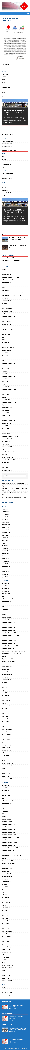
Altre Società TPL (6, 334)
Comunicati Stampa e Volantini (10, 277)
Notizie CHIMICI (6, 272)
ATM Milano (5, 371)
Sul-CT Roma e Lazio (7, 329)
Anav (3, 337)
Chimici (4, 269)
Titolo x (4, 234)
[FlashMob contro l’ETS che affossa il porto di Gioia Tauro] (15, 103)
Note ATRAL (5, 392)
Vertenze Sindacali (7, 146)
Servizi (3, 79)
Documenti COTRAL (7, 407)
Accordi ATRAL (6, 387)
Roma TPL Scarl (6, 433)
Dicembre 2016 (6, 556)
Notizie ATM (5, 381)
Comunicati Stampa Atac (8, 345)
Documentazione (6, 85)
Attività (4, 77)
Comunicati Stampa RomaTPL (10, 436)
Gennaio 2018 (5, 522)
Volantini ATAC (6, 358)
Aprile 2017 (5, 545)
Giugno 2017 (5, 540)
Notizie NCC (5, 467)
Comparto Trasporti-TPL (8, 258)
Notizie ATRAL (5, 394)
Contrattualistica (6, 290)
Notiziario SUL (5, 306)
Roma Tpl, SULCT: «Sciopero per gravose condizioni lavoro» (17, 246)
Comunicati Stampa (7, 285)
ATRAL (3, 384)
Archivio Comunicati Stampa (9, 280)
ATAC (3, 340)
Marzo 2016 (5, 564)
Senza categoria (6, 324)
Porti (3, 418)
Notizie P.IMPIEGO (6, 321)
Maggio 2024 (5, 511)
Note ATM (4, 379)
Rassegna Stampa (7, 311)
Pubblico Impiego (6, 314)
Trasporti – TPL (6, 1001)
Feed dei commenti (7, 992)
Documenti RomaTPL (7, 439)
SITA (3, 449)
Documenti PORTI (6, 423)
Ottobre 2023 (5, 514)
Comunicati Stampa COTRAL (9, 402)
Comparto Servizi (6, 274)
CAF (3, 156)
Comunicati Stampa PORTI (9, 420)
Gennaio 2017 (5, 553)
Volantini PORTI (6, 431)
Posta (3, 90)
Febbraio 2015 (5, 569)
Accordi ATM (5, 373)
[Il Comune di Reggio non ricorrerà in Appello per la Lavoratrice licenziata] (5, 1031)
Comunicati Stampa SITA (8, 452)
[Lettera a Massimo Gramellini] (15, 61)
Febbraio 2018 (5, 519)
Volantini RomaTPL (7, 446)
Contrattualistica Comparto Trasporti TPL (13, 293)
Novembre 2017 (6, 527)
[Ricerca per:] (15, 475)
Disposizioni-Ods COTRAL (8, 405)
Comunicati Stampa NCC (8, 460)
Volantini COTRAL (6, 415)
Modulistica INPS (6, 164)
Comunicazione (6, 87)
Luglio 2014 (5, 574)
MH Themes (24, 1048)
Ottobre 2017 (5, 530)
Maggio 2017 (5, 543)
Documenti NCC (6, 462)
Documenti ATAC (6, 350)
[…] (14, 122)
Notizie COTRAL (6, 413)
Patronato (4, 159)
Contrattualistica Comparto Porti (11, 260)
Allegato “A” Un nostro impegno (9, 486)
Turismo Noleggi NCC (7, 457)
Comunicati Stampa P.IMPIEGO (10, 316)
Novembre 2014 (6, 571)
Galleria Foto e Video (9, 150)
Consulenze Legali (7, 143)
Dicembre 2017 (6, 524)
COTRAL (4, 397)
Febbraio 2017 (5, 550)
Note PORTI (5, 426)
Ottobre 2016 (5, 561)
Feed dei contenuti (7, 990)
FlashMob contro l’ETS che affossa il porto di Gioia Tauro (18, 238)
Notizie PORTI (5, 428)
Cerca (3, 92)
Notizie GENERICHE (7, 308)
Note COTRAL (5, 410)
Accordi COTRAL (6, 400)
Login (3, 167)
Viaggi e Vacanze (7, 134)
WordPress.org (6, 995)
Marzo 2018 (5, 517)
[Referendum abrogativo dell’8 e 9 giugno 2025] (5, 1008)
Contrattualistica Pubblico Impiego (11, 263)
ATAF (3, 360)
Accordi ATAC (5, 342)
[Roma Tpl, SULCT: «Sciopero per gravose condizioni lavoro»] (5, 248)
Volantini (4, 287)
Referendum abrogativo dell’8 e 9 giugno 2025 (13, 483)
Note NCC (4, 465)
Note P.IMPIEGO (6, 319)
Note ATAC (5, 353)
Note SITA (4, 454)
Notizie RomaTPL (6, 444)
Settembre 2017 (6, 532)
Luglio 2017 (5, 537)
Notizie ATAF (5, 368)
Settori (3, 82)
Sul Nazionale (5, 327)
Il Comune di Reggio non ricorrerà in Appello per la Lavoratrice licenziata (18, 1028)
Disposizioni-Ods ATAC (8, 347)
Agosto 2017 (5, 535)
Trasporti (4, 332)
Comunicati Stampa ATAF (9, 363)
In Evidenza (5, 298)
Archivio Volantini (6, 282)
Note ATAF (4, 366)
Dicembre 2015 (6, 566)
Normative (4, 303)
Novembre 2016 (6, 558)
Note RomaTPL (6, 441)
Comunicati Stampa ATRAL (9, 389)
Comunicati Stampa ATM (8, 376)
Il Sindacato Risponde (7, 141)
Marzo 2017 (5, 548)
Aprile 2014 (5, 577)
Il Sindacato (5, 74)
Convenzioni (5, 161)
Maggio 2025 (5, 509)
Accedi (3, 987)
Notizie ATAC (5, 355)
